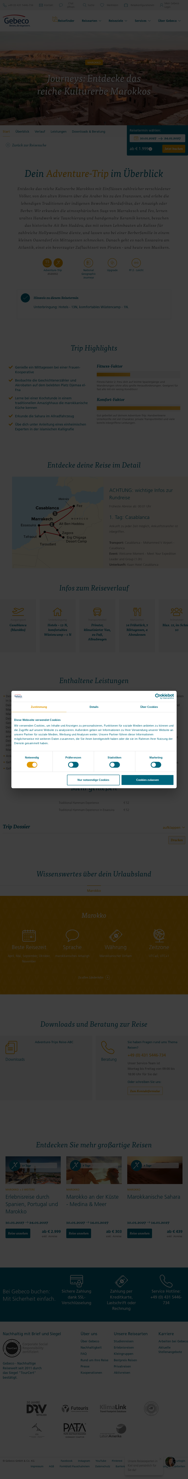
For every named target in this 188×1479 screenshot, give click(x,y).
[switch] (73, 765)
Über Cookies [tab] (149, 706)
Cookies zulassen (147, 779)
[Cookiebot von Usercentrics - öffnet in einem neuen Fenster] (158, 696)
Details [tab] (94, 706)
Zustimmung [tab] (39, 706)
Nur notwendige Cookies (93, 779)
